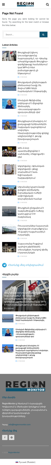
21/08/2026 (23, 77)
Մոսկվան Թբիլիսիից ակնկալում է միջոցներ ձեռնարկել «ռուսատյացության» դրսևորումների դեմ (31, 333)
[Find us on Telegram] (11, 437)
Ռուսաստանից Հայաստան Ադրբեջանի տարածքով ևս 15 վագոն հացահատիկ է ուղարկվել (33, 230)
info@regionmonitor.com (20, 424)
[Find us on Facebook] (5, 437)
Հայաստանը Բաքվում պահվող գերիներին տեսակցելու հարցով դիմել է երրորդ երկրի (33, 248)
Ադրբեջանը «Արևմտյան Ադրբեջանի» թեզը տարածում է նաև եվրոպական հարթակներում (31, 171)
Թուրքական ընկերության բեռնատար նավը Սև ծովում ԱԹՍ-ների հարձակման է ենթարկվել (32, 87)
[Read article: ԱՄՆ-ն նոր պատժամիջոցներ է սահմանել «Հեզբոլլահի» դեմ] (9, 151)
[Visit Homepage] (25, 4)
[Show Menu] (3, 4)
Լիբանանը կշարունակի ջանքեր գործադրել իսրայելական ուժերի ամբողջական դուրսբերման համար (31, 192)
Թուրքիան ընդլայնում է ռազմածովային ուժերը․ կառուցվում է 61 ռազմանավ (31, 212)
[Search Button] (47, 4)
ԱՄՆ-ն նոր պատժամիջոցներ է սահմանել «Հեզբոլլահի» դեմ (31, 152)
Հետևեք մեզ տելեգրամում (25, 265)
